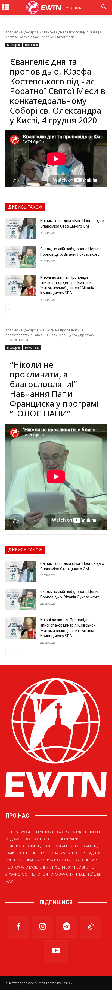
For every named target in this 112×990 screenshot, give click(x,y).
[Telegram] (66, 926)
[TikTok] (90, 926)
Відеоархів (29, 32)
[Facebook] (18, 926)
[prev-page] (8, 309)
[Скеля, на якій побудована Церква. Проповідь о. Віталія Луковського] (20, 257)
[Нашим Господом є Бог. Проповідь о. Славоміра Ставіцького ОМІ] (20, 228)
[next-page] (17, 309)
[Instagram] (42, 926)
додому (11, 32)
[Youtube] (56, 951)
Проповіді (31, 45)
